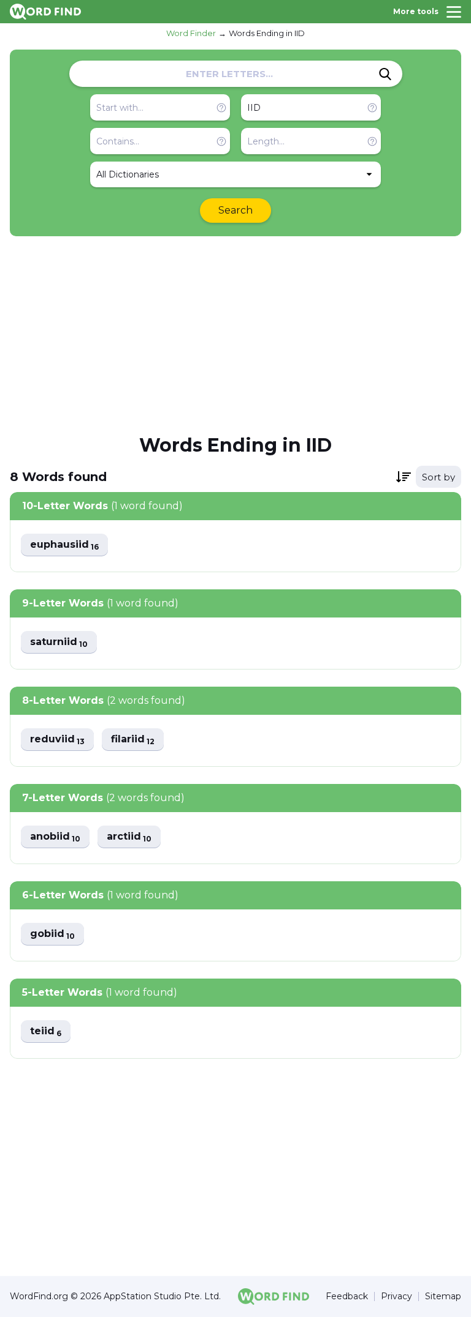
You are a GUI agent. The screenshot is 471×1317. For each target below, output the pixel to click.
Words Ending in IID (267, 33)
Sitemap (443, 1296)
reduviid (57, 739)
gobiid (52, 934)
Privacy (396, 1296)
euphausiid (64, 545)
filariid (133, 739)
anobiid (55, 836)
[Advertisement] (235, 334)
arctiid (129, 836)
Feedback (347, 1296)
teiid (45, 1031)
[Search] (385, 74)
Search (235, 210)
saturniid (59, 642)
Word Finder (191, 33)
